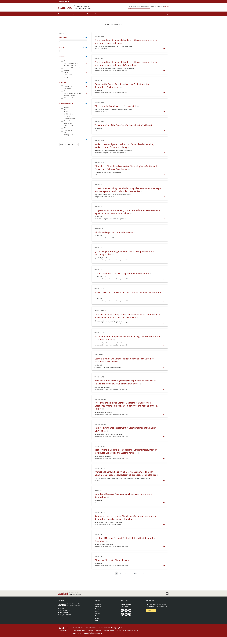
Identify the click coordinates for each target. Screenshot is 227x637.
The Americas (68, 86)
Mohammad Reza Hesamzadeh (113, 195)
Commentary (68, 121)
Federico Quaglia (118, 150)
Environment (68, 75)
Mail (122, 610)
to (69, 144)
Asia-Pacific (67, 88)
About (104, 14)
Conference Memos (69, 118)
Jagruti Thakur (99, 195)
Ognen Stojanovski (100, 478)
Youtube (129, 610)
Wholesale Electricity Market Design (112, 559)
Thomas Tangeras (100, 544)
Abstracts (66, 107)
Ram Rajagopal (108, 172)
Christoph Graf (99, 150)
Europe (66, 91)
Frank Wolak (128, 46)
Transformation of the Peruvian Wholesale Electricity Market (123, 125)
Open (164, 48)
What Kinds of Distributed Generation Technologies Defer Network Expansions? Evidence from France (126, 168)
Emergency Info (116, 628)
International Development (72, 68)
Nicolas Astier (99, 172)
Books (66, 112)
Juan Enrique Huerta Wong (132, 478)
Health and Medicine (70, 65)
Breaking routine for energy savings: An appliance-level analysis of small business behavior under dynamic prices (126, 382)
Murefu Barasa (109, 109)
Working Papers (68, 135)
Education (98, 606)
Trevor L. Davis (119, 46)
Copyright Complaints (131, 630)
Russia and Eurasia (69, 95)
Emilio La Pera (108, 150)
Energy (66, 72)
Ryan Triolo (98, 258)
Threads (129, 614)
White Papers (68, 130)
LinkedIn (126, 614)
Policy (97, 609)
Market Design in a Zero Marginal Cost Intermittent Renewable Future (128, 292)
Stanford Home (78, 628)
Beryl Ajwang (128, 109)
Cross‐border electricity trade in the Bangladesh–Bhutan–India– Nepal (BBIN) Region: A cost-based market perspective (128, 190)
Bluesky (126, 610)
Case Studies (67, 116)
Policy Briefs (67, 128)
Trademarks (98, 630)
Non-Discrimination (109, 630)
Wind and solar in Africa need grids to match (116, 106)
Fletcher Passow (110, 46)
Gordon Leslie (111, 478)
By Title (62, 47)
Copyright (91, 630)
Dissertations (68, 123)
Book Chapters (68, 114)
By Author (63, 38)
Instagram (122, 614)
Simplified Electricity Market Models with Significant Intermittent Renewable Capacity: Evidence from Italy (126, 517)
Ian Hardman (107, 277)
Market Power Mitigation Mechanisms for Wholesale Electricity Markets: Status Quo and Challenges (124, 146)
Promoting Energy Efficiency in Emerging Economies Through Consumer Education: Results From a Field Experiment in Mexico (125, 473)
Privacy (84, 630)
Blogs (65, 109)
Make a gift (151, 610)
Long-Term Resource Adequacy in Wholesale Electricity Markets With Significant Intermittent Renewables (127, 212)
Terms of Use (77, 630)
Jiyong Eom (98, 387)
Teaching (70, 14)
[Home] (75, 7)
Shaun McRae (99, 456)
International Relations (70, 63)
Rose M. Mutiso (119, 109)
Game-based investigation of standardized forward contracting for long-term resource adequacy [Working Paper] (126, 63)
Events (97, 618)
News (97, 14)
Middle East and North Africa (72, 93)
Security (66, 70)
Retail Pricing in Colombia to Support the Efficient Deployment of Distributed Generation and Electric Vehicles (126, 451)
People (89, 14)
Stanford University (64, 1)
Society (66, 77)
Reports (66, 132)
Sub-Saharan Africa (69, 98)
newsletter (167, 593)
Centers (97, 613)
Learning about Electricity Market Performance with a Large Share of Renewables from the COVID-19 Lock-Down (127, 316)
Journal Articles (68, 125)
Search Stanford (104, 628)
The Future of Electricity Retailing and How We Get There (122, 273)
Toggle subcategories (86, 61)
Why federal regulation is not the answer (114, 232)
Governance (67, 61)
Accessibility (120, 630)
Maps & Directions (91, 628)
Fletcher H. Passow (110, 68)
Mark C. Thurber (99, 46)
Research (61, 14)
